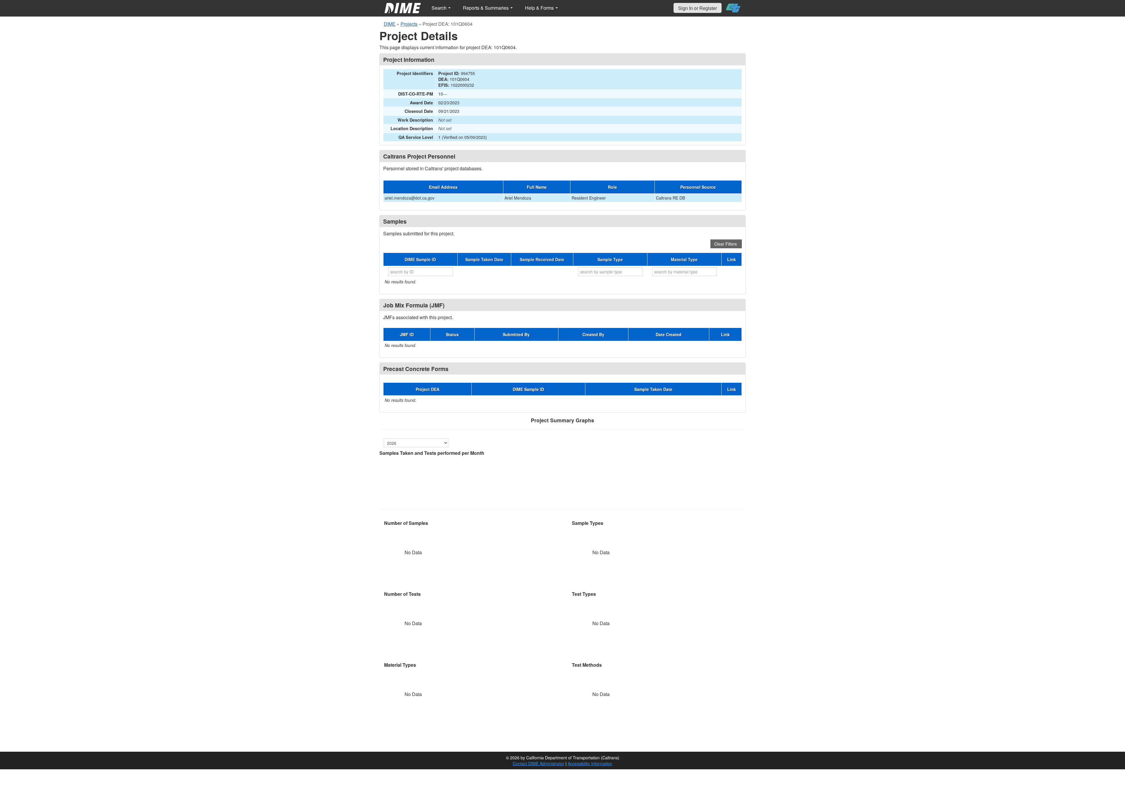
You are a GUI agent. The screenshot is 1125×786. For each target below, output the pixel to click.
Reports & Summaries (486, 7)
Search (440, 7)
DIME (390, 24)
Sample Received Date (542, 259)
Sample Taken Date (484, 259)
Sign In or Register (697, 8)
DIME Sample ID (420, 259)
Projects (408, 24)
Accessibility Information (590, 763)
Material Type (684, 259)
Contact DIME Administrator (538, 763)
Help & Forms (540, 7)
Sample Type (610, 259)
